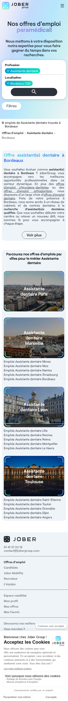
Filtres (11, 105)
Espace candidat (15, 595)
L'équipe (10, 584)
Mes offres (11, 606)
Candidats (11, 567)
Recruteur (11, 578)
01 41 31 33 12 (13, 547)
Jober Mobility (13, 573)
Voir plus (34, 235)
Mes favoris (11, 612)
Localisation (13, 77)
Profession (12, 65)
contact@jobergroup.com (21, 550)
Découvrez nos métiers (19, 623)
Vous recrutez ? (14, 629)
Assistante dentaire (40, 133)
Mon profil (11, 601)
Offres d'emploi (12, 133)
